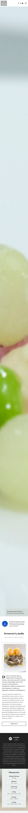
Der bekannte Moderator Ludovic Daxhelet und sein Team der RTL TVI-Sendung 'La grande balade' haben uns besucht (17, 624)
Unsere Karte (14, 723)
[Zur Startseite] (4, 3)
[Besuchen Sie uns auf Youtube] (22, 3)
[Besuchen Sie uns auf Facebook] (19, 3)
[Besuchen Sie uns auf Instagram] (20, 3)
